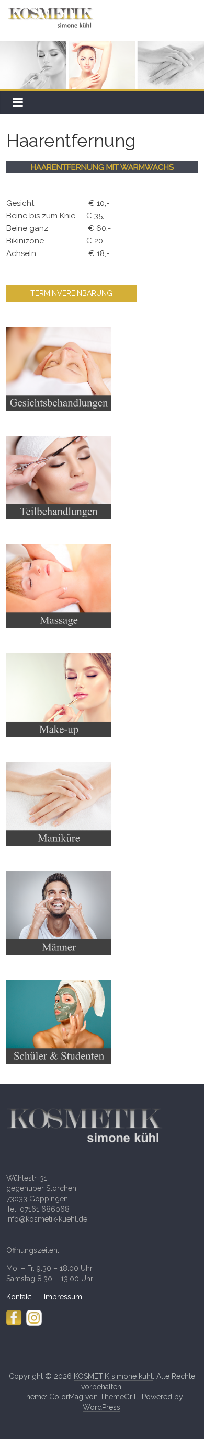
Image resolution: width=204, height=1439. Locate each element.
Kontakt (25, 1297)
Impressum (63, 1297)
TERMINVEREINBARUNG (71, 293)
